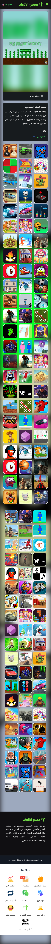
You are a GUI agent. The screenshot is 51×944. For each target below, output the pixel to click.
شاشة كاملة (35, 96)
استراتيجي (41, 136)
